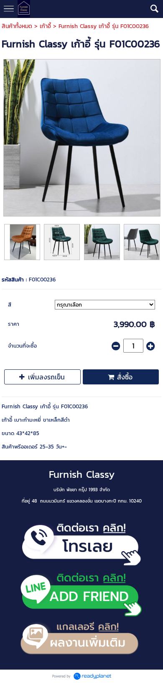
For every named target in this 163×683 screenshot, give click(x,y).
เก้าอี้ (45, 26)
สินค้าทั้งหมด (17, 26)
